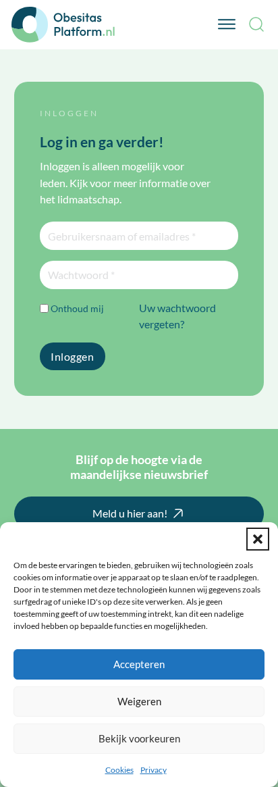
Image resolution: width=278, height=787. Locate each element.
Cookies (119, 770)
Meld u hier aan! (129, 513)
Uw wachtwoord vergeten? (177, 315)
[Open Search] (256, 24)
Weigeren (139, 701)
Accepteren (139, 664)
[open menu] (226, 24)
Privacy (153, 770)
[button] (258, 539)
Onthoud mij (77, 308)
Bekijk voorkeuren (139, 738)
